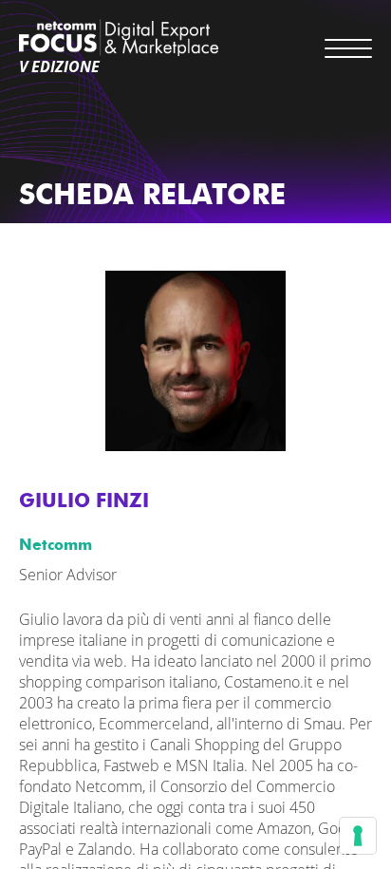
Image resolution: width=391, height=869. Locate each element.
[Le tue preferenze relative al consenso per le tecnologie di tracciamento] (358, 836)
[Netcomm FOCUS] (118, 37)
